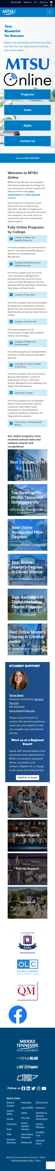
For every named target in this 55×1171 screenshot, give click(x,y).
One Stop (25, 1117)
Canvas (10, 1118)
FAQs (9, 1134)
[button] (51, 5)
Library (24, 1112)
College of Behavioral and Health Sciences (27, 264)
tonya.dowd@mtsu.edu (22, 710)
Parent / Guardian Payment (25, 1125)
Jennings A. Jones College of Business (28, 365)
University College (24, 392)
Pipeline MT (26, 1142)
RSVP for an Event (27, 777)
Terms (38, 1160)
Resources (40, 1107)
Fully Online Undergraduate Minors (28, 423)
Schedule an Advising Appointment (42, 1115)
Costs (27, 110)
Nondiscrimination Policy (23, 1160)
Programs (27, 94)
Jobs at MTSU (27, 1107)
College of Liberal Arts (26, 321)
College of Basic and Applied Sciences (25, 239)
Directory (44, 2)
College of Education (25, 294)
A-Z (35, 2)
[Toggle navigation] (49, 12)
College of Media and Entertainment (25, 343)
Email (9, 1129)
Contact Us (27, 141)
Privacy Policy (42, 1102)
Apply (27, 125)
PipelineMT (16, 2)
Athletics (28, 2)
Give (46, 5)
